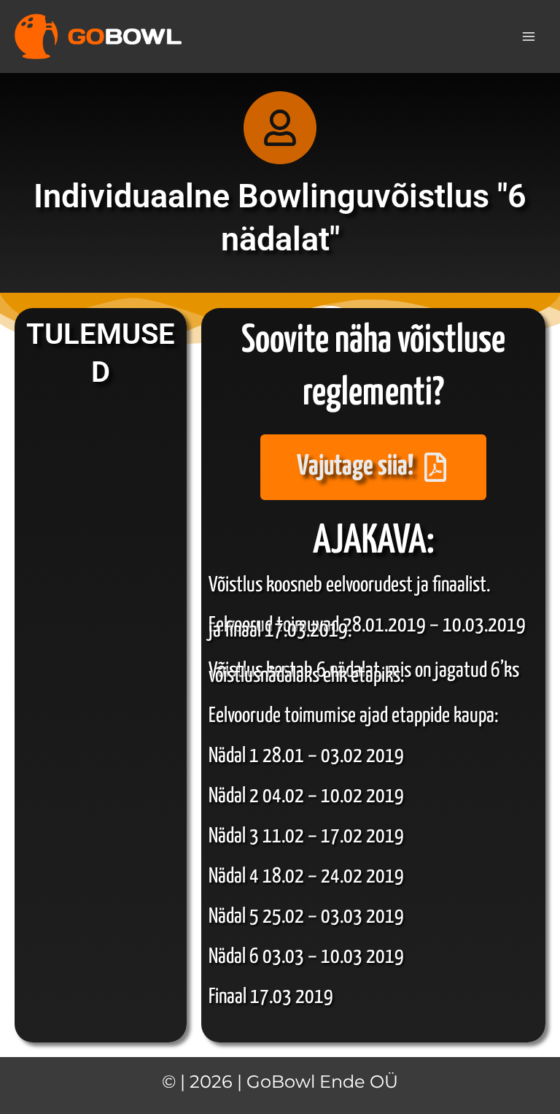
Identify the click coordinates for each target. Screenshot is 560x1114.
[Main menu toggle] (529, 36)
